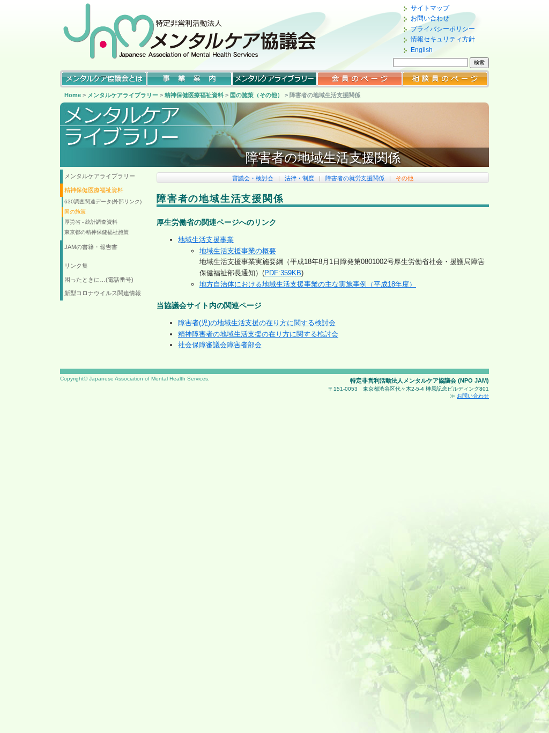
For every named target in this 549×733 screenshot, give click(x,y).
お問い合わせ (430, 18)
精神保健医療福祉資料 (194, 95)
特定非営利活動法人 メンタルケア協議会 (199, 31)
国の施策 (75, 212)
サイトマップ (430, 8)
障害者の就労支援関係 (354, 178)
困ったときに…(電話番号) (98, 279)
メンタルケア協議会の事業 (189, 79)
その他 (404, 178)
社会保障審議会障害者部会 (220, 345)
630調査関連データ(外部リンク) (103, 201)
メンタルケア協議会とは (104, 79)
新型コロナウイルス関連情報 (102, 293)
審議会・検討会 (252, 178)
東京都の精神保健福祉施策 (96, 232)
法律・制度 (299, 178)
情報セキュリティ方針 (443, 39)
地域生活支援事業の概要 (237, 251)
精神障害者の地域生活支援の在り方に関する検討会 (258, 334)
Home (72, 95)
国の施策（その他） (256, 95)
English (422, 50)
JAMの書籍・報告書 (90, 247)
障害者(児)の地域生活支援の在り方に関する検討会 (257, 323)
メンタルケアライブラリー (274, 79)
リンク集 (76, 265)
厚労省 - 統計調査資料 (90, 222)
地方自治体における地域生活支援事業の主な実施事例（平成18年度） (307, 284)
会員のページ (359, 79)
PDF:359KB (282, 273)
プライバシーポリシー (443, 29)
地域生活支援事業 (206, 240)
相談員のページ (445, 79)
